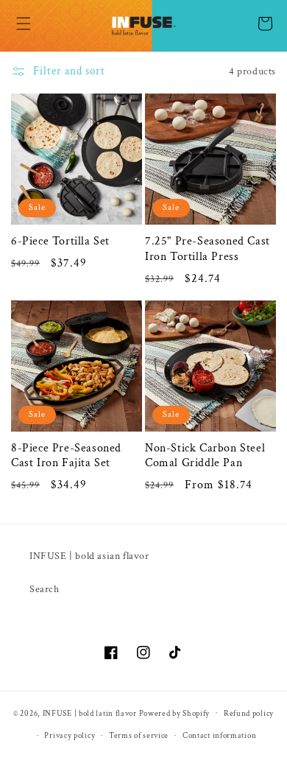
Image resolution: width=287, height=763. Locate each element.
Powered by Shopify (174, 713)
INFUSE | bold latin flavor (90, 713)
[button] (23, 23)
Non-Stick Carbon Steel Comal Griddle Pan (205, 456)
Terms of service (139, 736)
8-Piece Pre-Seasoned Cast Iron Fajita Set (66, 456)
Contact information (219, 736)
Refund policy (249, 713)
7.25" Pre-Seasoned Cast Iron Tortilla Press (207, 249)
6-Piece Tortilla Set (60, 241)
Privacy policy (69, 736)
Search (44, 589)
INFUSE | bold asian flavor (89, 556)
